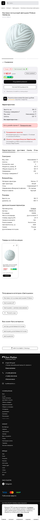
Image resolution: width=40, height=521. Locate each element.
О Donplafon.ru (7, 391)
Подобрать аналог (20, 82)
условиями (30, 507)
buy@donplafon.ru (10, 383)
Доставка (21, 150)
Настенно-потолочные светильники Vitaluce (18, 298)
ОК (20, 515)
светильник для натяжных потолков (15, 331)
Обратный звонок (10, 379)
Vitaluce (33, 208)
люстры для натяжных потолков (14, 326)
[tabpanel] (20, 38)
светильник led (8, 336)
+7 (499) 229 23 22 (10, 373)
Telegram (8, 484)
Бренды (4, 451)
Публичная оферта (9, 496)
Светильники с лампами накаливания (15, 308)
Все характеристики (10, 119)
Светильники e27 (9, 303)
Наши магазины (10, 368)
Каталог (4, 424)
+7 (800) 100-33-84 (11, 376)
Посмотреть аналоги (20, 87)
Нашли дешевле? (30, 73)
